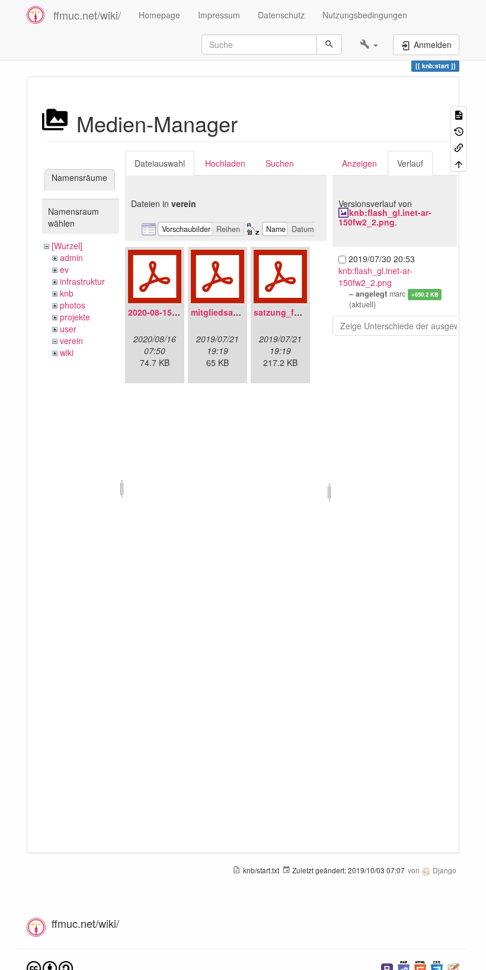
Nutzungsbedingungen (364, 15)
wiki (66, 352)
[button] (369, 44)
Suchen (280, 163)
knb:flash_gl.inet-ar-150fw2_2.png (384, 216)
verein (71, 340)
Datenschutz (281, 15)
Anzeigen (359, 163)
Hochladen (225, 163)
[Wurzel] (67, 246)
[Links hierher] (458, 146)
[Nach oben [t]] (458, 162)
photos (72, 305)
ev (64, 269)
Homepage (159, 15)
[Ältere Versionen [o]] (458, 130)
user (68, 329)
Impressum (219, 15)
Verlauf (410, 163)
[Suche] (329, 44)
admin (71, 257)
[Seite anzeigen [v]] (458, 114)
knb (66, 293)
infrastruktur (82, 281)
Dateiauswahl (160, 163)
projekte (75, 317)
